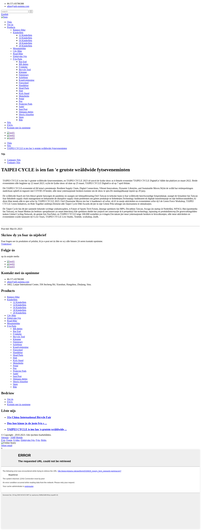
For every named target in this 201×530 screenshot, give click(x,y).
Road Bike (18, 53)
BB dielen (23, 64)
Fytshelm (23, 67)
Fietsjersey (24, 75)
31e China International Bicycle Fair (29, 417)
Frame (9, 440)
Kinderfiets (18, 32)
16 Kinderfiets (25, 40)
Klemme (23, 72)
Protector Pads (25, 104)
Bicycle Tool (25, 69)
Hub (21, 90)
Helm (43, 440)
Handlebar (24, 85)
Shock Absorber (26, 114)
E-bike (16, 440)
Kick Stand (24, 93)
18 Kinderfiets (25, 43)
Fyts (3, 440)
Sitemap (5, 437)
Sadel (21, 106)
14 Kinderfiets (25, 38)
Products (11, 27)
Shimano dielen (26, 112)
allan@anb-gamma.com (18, 6)
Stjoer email (6, 445)
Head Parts (24, 88)
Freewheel (24, 83)
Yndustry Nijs (13, 162)
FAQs (10, 125)
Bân (21, 120)
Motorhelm (24, 96)
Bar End (23, 61)
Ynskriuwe (6, 244)
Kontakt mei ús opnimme (18, 127)
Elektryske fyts (20, 56)
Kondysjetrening (26, 80)
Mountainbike (19, 48)
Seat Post (23, 109)
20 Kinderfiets (25, 46)
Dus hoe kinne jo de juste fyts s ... (27, 423)
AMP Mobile (16, 437)
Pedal (21, 98)
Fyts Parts (17, 59)
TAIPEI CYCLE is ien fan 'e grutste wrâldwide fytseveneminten (37, 148)
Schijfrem (23, 77)
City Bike (17, 51)
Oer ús (10, 24)
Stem (21, 117)
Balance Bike (19, 30)
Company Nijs (14, 160)
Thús (9, 22)
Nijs (9, 122)
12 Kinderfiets (25, 35)
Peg (20, 101)
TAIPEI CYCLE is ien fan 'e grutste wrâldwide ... (37, 429)
